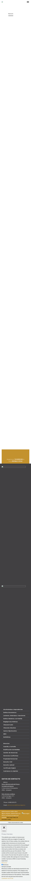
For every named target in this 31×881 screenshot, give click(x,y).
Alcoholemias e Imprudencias (13, 709)
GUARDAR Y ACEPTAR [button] (7, 878)
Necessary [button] (4, 862)
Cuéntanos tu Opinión (10, 771)
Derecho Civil (7, 762)
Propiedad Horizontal (10, 759)
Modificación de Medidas (11, 749)
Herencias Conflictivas (10, 755)
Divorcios (6, 743)
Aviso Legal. (10, 817)
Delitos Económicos (9, 712)
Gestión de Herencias (10, 752)
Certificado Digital (9, 768)
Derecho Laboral (8, 765)
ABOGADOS (19, 4)
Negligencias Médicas (10, 721)
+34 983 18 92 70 (12, 802)
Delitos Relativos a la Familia (12, 718)
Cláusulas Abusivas (9, 728)
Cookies (9, 819)
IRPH (4, 734)
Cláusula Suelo (8, 725)
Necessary (5, 864)
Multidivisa (6, 737)
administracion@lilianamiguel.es (16, 805)
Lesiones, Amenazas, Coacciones (14, 715)
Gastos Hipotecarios (10, 731)
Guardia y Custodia (9, 746)
